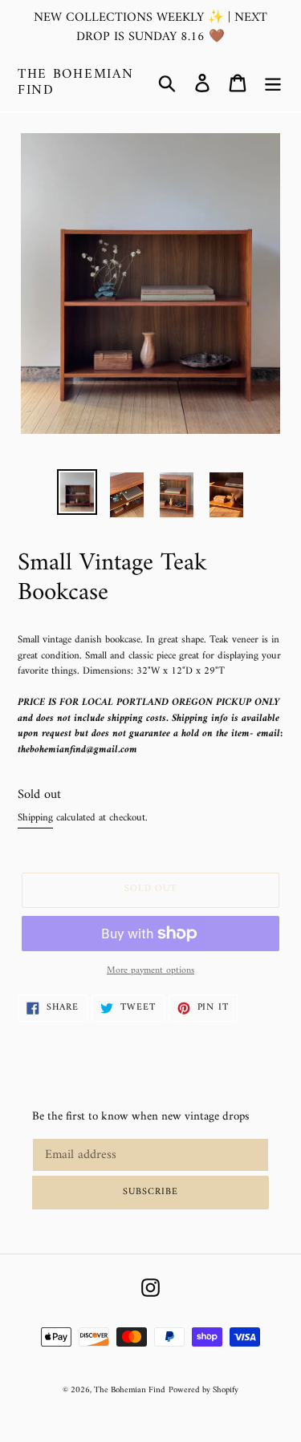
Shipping (35, 817)
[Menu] (273, 83)
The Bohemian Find (75, 83)
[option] (77, 492)
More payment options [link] (150, 971)
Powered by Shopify (203, 1390)
